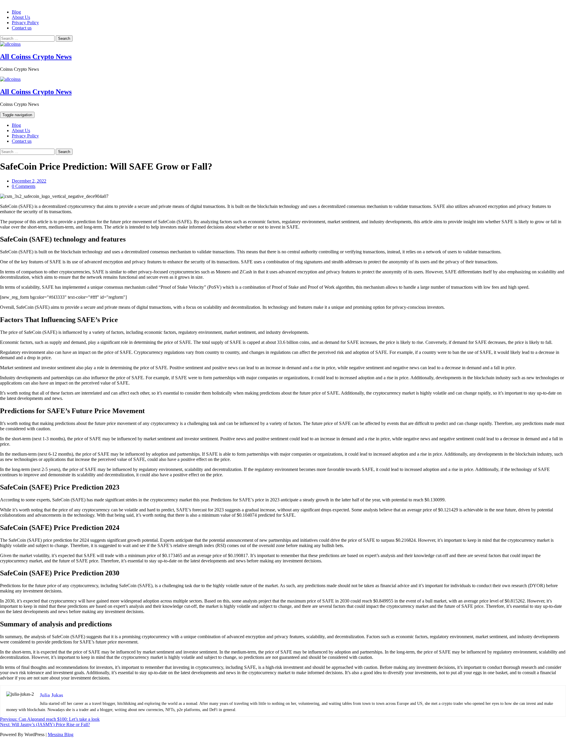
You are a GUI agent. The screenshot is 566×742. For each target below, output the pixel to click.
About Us (21, 17)
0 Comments (23, 186)
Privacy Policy (25, 22)
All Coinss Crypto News (36, 56)
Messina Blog (60, 734)
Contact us (22, 27)
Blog (16, 11)
